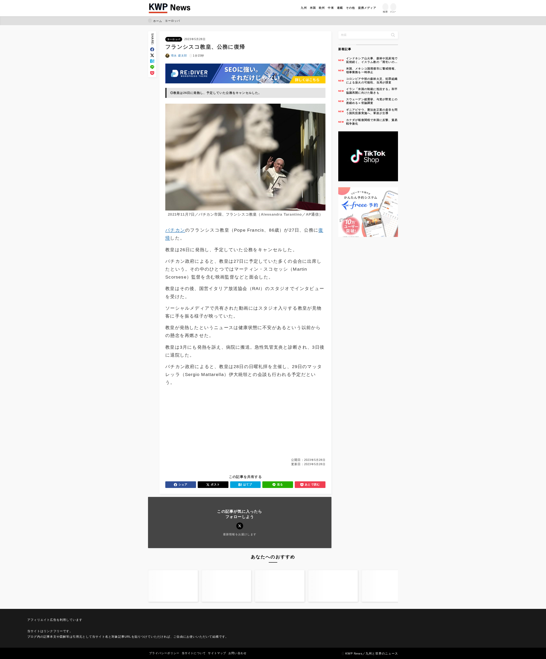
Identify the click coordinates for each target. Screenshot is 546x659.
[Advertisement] (204, 422)
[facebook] (152, 49)
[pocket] (152, 73)
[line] (152, 67)
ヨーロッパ (173, 39)
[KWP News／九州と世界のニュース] (169, 8)
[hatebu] (152, 61)
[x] (152, 55)
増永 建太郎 (179, 55)
